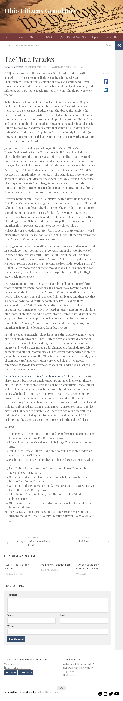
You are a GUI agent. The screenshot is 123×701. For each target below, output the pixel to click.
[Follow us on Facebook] (100, 694)
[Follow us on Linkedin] (106, 694)
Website (12, 626)
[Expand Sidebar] (119, 45)
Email (63, 615)
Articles (19, 37)
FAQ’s (60, 37)
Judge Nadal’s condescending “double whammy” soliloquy (40, 376)
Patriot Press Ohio (77, 37)
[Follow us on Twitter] (111, 694)
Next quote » (69, 674)
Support (96, 37)
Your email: (10, 664)
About (33, 37)
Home (7, 37)
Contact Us (111, 37)
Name (11, 615)
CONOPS (48, 37)
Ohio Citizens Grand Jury (40, 10)
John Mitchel (15, 67)
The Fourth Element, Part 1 (56, 564)
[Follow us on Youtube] (116, 694)
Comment (13, 594)
